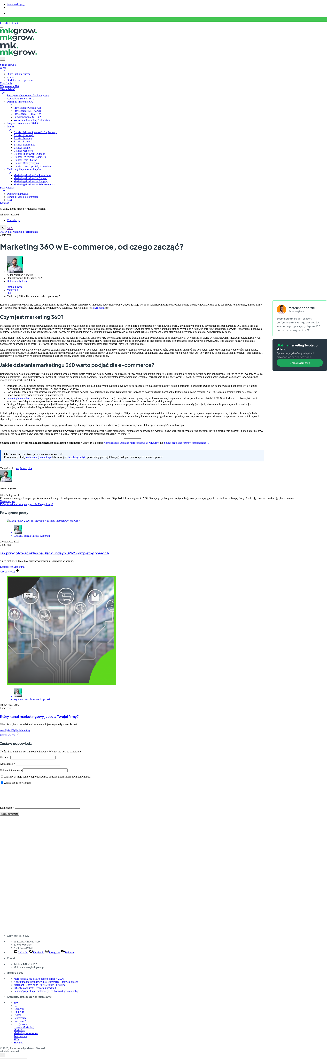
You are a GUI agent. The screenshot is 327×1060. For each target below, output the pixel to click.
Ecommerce (6, 566)
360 (2, 231)
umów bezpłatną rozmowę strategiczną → (186, 442)
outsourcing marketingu (39, 457)
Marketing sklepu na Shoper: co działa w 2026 (39, 978)
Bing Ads (19, 1011)
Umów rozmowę (300, 362)
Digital (8, 231)
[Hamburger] (1, 27)
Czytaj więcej (7, 571)
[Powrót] (3, 227)
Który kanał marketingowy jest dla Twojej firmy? (39, 716)
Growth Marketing (24, 1027)
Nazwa (5, 757)
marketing (98, 307)
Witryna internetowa (11, 770)
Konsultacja (13, 220)
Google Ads (20, 1024)
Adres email (7, 763)
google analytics (23, 468)
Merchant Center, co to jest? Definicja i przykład (40, 984)
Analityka (5, 730)
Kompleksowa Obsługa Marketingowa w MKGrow (131, 442)
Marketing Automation (26, 1033)
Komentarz (7, 807)
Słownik (18, 1042)
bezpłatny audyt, (77, 457)
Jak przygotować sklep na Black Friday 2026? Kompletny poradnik (54, 553)
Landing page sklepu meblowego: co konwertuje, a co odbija (46, 991)
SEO (16, 1039)
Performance (31, 231)
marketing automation (18, 398)
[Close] (2, 59)
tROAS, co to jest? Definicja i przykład (35, 987)
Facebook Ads (21, 1021)
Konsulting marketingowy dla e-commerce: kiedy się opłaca (46, 981)
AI (15, 1005)
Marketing (18, 231)
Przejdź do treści (9, 23)
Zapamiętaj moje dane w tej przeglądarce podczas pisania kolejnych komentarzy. (47, 776)
